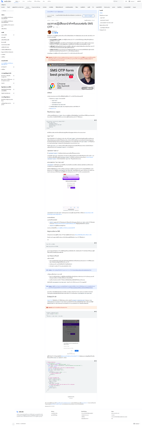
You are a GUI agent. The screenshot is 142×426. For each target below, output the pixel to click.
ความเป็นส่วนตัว (23, 423)
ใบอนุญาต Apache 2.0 (84, 402)
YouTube (112, 415)
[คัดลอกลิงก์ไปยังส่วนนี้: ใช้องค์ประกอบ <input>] (61, 112)
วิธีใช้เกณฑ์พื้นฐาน (37, 1)
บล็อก (44, 1)
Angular (134, 7)
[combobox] (118, 1)
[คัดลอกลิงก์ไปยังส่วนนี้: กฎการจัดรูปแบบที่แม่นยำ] (60, 256)
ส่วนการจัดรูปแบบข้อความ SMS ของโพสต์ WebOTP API (82, 270)
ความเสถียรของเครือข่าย (69, 7)
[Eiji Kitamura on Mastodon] (55, 33)
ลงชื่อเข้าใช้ (139, 1)
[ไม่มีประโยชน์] (94, 20)
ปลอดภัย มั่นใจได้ (99, 7)
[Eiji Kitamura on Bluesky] (57, 33)
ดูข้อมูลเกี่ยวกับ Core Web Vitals (18, 7)
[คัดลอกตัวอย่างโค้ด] (96, 120)
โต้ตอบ (77, 7)
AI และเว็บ (3, 7)
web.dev (48, 20)
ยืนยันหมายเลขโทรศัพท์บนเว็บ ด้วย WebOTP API (70, 356)
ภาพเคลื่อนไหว (83, 7)
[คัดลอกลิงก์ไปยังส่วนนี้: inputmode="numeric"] (60, 150)
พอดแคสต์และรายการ (84, 418)
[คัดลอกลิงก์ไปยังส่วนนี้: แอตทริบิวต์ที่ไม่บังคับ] (56, 217)
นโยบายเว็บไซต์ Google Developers (56, 404)
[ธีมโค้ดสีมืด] (95, 120)
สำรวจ (24, 1)
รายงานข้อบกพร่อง (54, 413)
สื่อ (93, 7)
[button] (7, 49)
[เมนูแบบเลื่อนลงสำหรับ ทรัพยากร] (19, 1)
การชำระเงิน (44, 7)
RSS (112, 418)
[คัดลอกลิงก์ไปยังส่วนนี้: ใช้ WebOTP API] (57, 297)
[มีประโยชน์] (92, 20)
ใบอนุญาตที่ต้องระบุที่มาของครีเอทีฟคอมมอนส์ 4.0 (63, 402)
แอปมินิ (89, 7)
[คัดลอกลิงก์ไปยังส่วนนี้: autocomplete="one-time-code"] (65, 162)
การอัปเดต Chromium (85, 415)
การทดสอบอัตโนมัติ (127, 7)
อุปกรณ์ (113, 7)
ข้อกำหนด (17, 423)
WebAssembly (107, 7)
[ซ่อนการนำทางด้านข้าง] (13, 424)
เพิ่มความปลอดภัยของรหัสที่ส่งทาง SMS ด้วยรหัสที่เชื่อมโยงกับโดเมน (82, 287)
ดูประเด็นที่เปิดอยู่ (54, 415)
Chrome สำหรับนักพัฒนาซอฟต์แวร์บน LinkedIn (119, 416)
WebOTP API (53, 108)
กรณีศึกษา (49, 1)
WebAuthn (54, 60)
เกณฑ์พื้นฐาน (29, 1)
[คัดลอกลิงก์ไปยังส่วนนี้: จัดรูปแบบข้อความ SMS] (61, 231)
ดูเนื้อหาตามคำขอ (60, 11)
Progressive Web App (36, 7)
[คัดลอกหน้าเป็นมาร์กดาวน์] (57, 27)
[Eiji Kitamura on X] (52, 33)
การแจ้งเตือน (51, 7)
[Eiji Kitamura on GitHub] (54, 33)
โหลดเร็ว (8, 7)
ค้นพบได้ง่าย (119, 7)
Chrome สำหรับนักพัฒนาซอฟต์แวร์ (87, 413)
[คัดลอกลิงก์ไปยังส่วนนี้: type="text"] (55, 136)
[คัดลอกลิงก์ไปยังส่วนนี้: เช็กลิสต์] (53, 92)
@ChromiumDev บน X (115, 413)
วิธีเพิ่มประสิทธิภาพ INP (59, 7)
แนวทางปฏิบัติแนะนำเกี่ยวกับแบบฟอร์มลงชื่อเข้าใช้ (66, 227)
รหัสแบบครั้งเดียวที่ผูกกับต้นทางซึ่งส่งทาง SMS (83, 234)
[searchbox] (7, 11)
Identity (27, 7)
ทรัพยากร (16, 1)
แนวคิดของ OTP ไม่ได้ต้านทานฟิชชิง (85, 58)
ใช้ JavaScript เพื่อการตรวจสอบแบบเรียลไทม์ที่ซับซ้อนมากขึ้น (64, 223)
